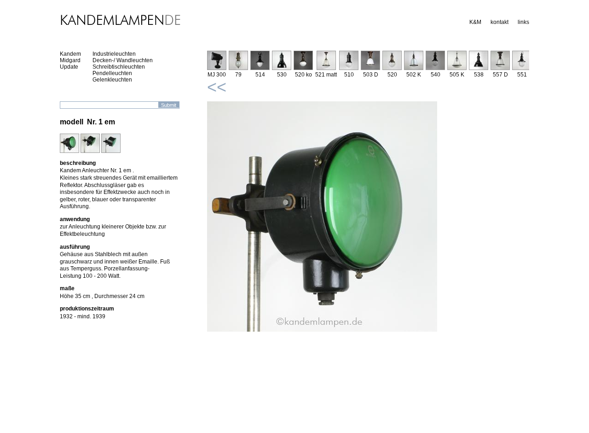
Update (69, 67)
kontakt (499, 22)
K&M (475, 22)
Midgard (70, 60)
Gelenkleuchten (112, 79)
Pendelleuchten (112, 73)
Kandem (70, 54)
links (523, 22)
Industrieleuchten (114, 54)
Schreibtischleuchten (118, 67)
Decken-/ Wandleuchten (122, 60)
